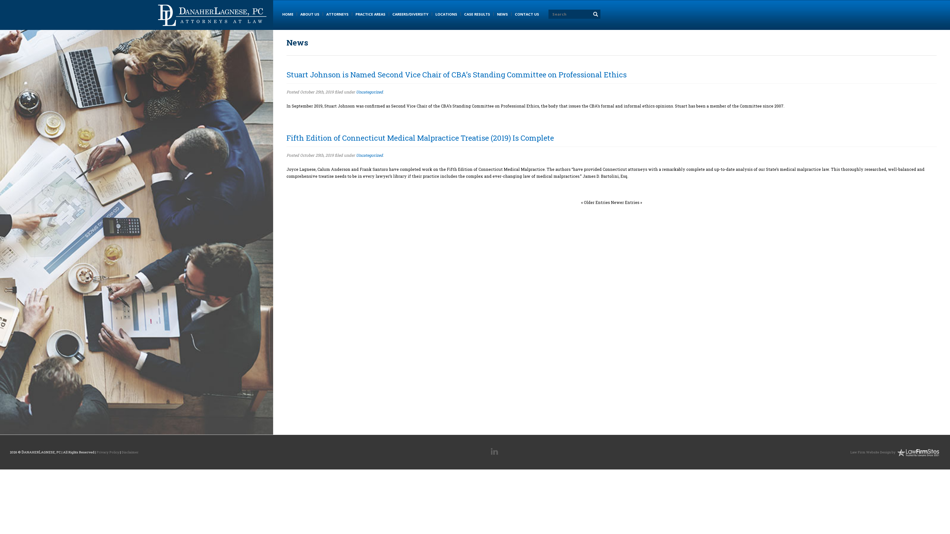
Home (287, 14)
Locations (446, 14)
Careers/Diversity (410, 14)
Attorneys (337, 14)
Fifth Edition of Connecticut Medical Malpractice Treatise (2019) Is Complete (420, 138)
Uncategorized (369, 91)
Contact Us (527, 14)
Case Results (477, 14)
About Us (309, 14)
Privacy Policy (107, 452)
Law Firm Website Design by (873, 452)
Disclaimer (130, 452)
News (502, 14)
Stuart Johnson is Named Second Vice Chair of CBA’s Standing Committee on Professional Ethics (456, 74)
